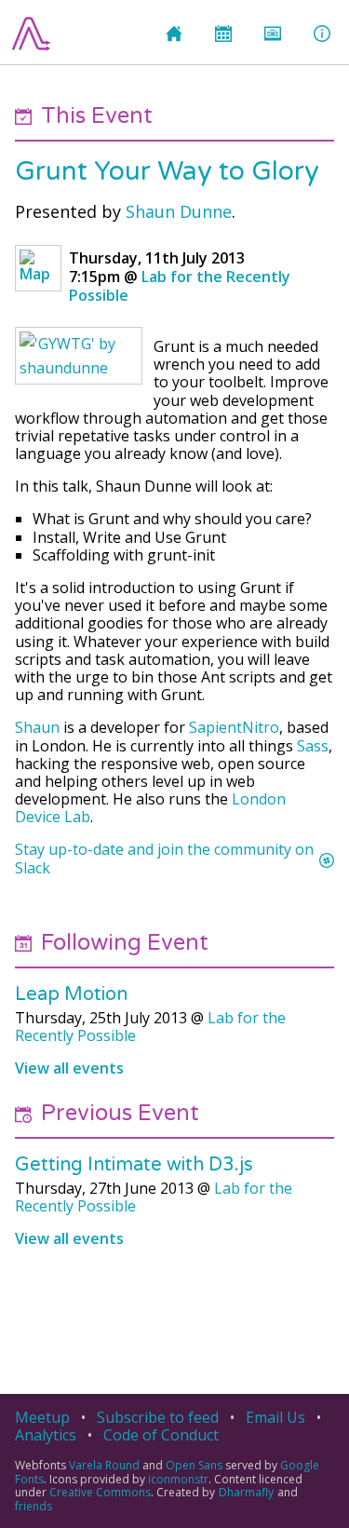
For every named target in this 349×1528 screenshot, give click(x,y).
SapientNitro (234, 727)
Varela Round (104, 1465)
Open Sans (194, 1465)
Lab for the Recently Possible (179, 285)
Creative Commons (100, 1492)
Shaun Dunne (179, 211)
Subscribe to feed (158, 1417)
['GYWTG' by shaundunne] (78, 356)
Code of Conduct (161, 1435)
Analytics (45, 1435)
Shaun (37, 727)
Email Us (275, 1417)
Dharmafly (246, 1492)
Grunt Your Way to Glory (167, 171)
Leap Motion (71, 994)
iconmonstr (178, 1479)
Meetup (42, 1417)
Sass (313, 746)
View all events (69, 1068)
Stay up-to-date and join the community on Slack (164, 858)
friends (33, 1506)
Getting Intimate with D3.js (134, 1165)
